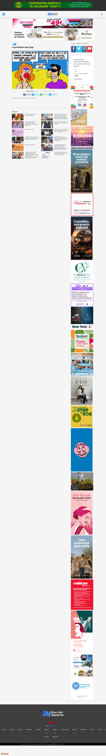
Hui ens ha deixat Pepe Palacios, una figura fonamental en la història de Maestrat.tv (31, 123)
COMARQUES (29, 729)
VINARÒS (4, 729)
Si (75, 69)
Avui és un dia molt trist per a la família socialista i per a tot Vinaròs (61, 123)
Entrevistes (83, 729)
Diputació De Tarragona (55, 733)
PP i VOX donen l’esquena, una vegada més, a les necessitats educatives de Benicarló (32, 138)
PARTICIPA (52, 91)
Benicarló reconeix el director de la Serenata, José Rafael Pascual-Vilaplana (61, 130)
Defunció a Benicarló (30, 144)
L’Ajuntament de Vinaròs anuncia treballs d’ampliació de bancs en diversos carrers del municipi (61, 138)
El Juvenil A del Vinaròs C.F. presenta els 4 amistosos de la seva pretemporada (61, 153)
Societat (99, 729)
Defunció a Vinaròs (29, 129)
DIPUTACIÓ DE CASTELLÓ (46, 733)
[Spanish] (8, 753)
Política (92, 729)
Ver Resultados (78, 79)
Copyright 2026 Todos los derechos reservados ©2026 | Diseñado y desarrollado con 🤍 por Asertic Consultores (43, 744)
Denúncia (48, 91)
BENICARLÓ (11, 729)
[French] (6, 753)
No (76, 71)
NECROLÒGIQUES (65, 729)
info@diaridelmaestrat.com (54, 725)
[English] (2, 753)
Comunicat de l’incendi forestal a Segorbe (30, 115)
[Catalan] (4, 753)
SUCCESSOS (38, 729)
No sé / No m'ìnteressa (81, 73)
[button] (4, 14)
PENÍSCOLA (20, 729)
